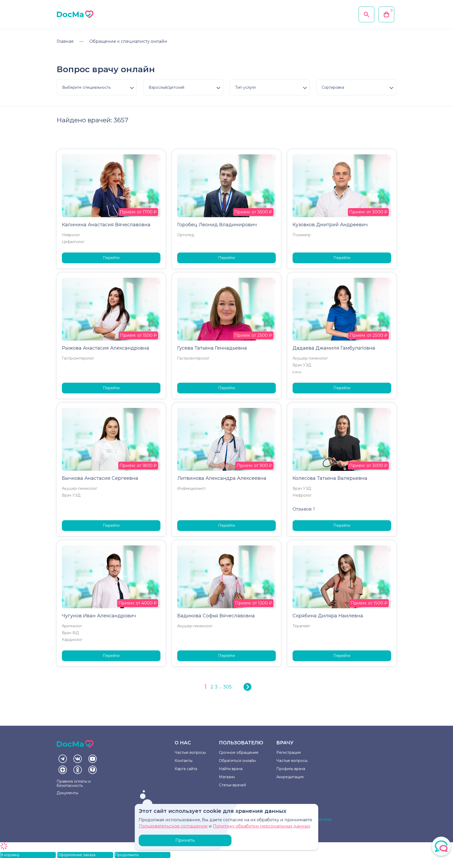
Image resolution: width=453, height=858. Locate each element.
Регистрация (288, 752)
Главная (65, 41)
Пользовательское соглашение (173, 826)
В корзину (10, 854)
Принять (185, 840)
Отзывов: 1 (304, 509)
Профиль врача (290, 768)
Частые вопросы (190, 752)
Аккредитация (290, 777)
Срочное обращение (238, 752)
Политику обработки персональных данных (261, 826)
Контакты (183, 760)
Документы (67, 793)
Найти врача (230, 768)
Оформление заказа (76, 854)
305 (227, 687)
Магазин (227, 777)
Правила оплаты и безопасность (74, 783)
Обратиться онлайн (237, 760)
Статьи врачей (232, 785)
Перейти (111, 257)
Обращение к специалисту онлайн (128, 41)
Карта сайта (186, 768)
